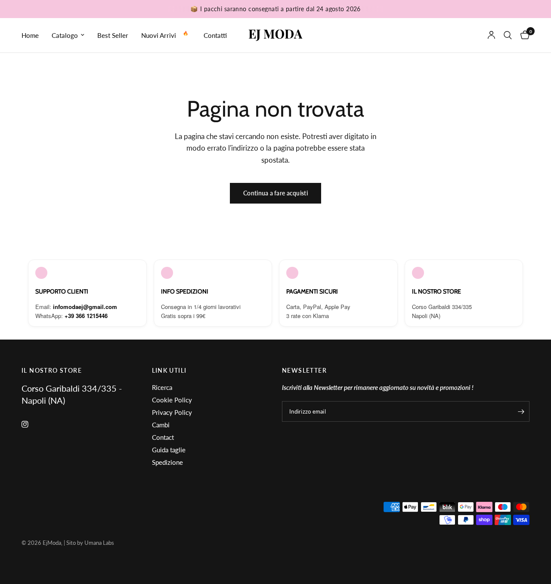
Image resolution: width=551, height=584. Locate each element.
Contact (163, 437)
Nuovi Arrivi (158, 35)
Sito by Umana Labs (90, 542)
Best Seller (112, 35)
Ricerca (162, 387)
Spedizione (167, 462)
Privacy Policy (172, 412)
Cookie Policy (172, 400)
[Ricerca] (507, 35)
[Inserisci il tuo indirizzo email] (520, 411)
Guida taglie (169, 450)
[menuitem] (33, 35)
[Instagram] (31, 424)
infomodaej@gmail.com (85, 307)
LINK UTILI (169, 371)
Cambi (161, 425)
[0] (522, 35)
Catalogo (65, 35)
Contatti (215, 35)
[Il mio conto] (491, 35)
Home (30, 35)
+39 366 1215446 (86, 316)
